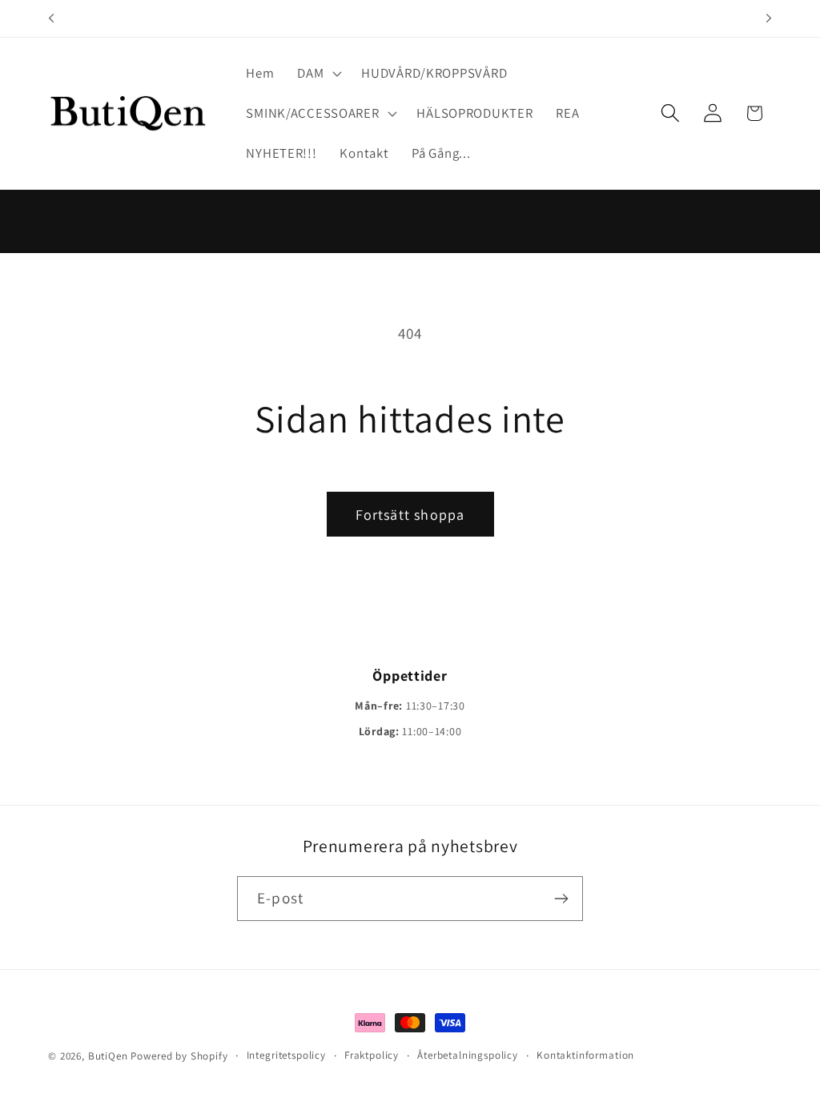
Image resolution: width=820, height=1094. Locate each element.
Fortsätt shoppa (410, 514)
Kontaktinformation (585, 1055)
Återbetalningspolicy (467, 1055)
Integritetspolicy (286, 1055)
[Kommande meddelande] (768, 18)
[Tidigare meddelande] (51, 18)
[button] (318, 74)
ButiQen (109, 1056)
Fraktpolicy (371, 1055)
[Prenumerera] (561, 898)
